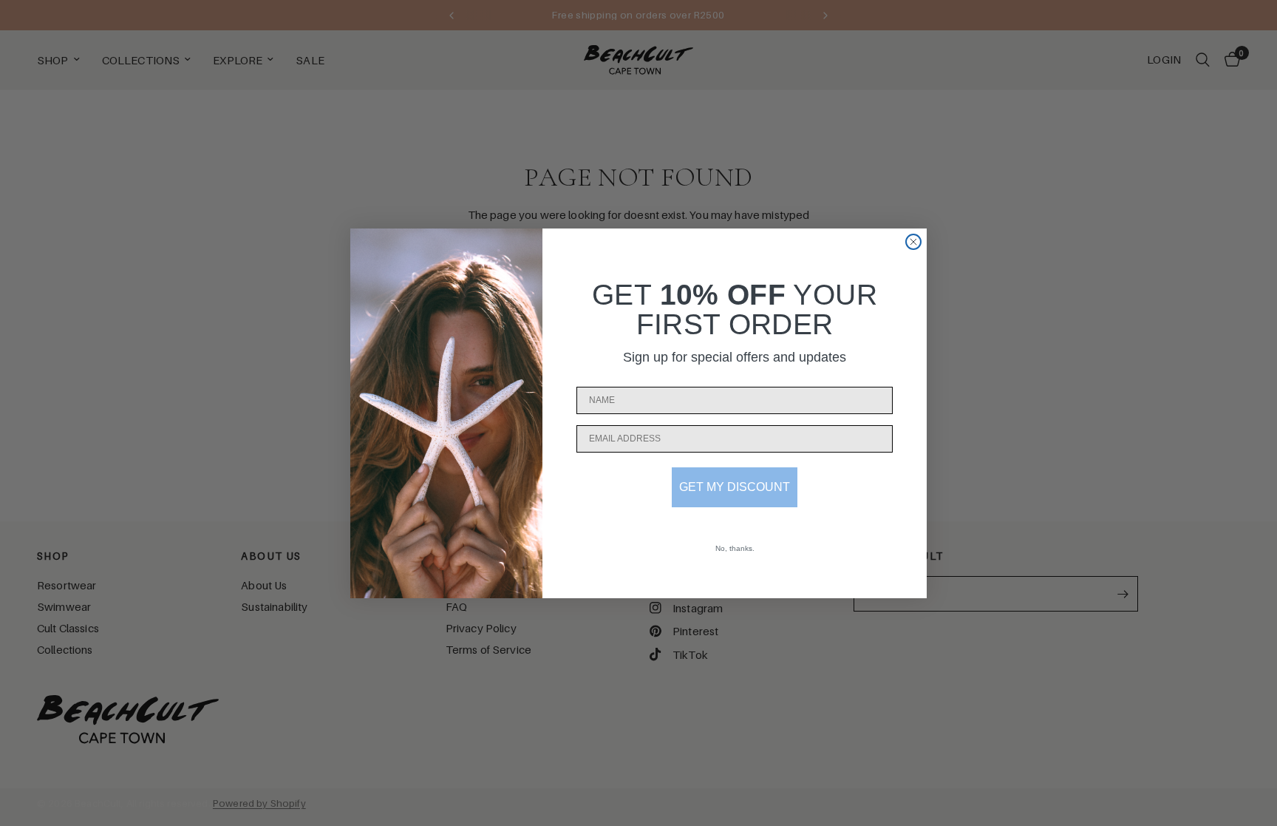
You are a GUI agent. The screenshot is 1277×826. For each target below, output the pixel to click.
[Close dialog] (913, 241)
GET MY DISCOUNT (734, 487)
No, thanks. (735, 548)
